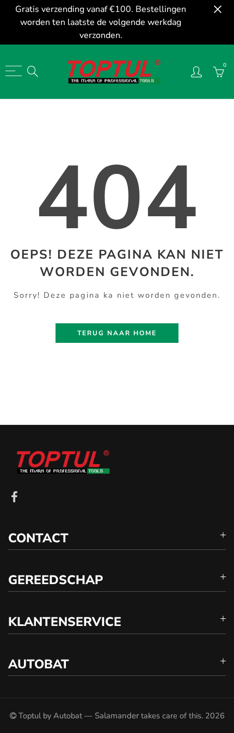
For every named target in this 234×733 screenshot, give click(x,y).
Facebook (14, 497)
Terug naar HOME (117, 333)
